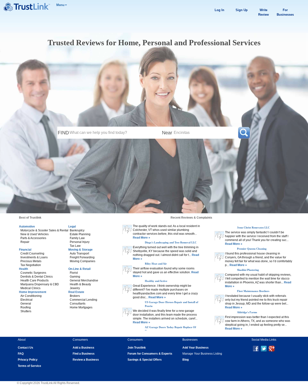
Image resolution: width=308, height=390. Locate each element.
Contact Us (25, 347)
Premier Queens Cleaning (252, 248)
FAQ (21, 353)
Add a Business (83, 347)
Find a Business (84, 353)
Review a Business (86, 359)
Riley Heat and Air (156, 269)
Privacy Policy (28, 359)
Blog (185, 359)
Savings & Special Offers (145, 359)
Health (23, 269)
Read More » (141, 244)
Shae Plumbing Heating (158, 227)
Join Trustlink (137, 347)
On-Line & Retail (79, 269)
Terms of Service (29, 366)
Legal (72, 226)
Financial (25, 249)
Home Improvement (32, 292)
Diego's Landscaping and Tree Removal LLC (171, 248)
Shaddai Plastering (248, 269)
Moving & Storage (80, 249)
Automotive (27, 226)
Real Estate (76, 292)
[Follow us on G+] (272, 348)
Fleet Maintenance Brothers (253, 291)
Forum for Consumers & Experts (150, 353)
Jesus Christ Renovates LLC (253, 227)
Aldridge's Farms (247, 312)
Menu (60, 5)
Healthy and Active (156, 287)
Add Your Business (195, 347)
